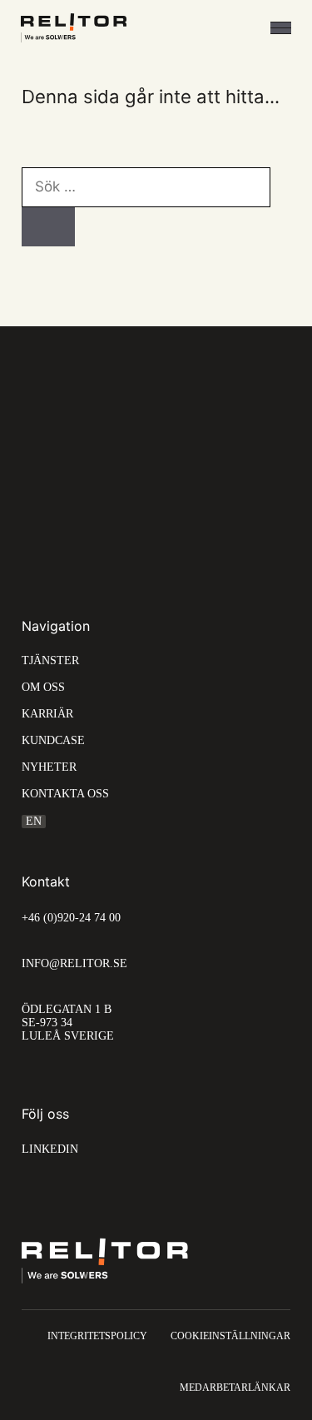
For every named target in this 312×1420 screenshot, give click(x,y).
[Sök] (48, 227)
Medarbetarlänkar (235, 1387)
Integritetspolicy (97, 1336)
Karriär (47, 714)
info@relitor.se (74, 963)
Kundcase (53, 741)
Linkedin (50, 1149)
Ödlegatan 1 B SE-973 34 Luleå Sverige (68, 1022)
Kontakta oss (65, 794)
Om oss (43, 687)
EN (34, 821)
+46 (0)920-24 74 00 (71, 917)
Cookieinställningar (230, 1336)
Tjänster (50, 661)
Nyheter (49, 767)
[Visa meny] (280, 28)
